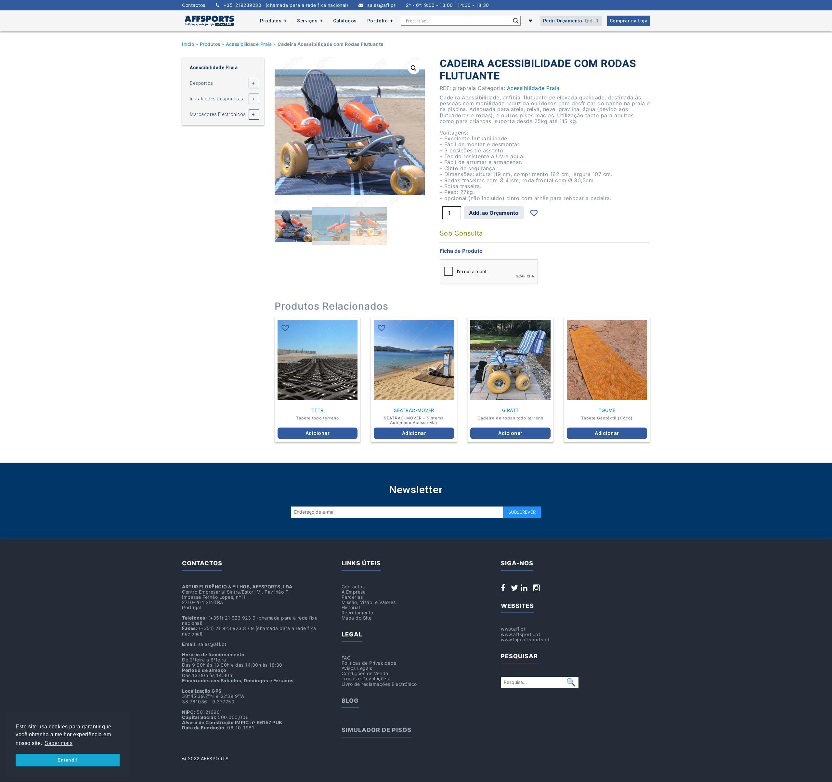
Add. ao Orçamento (493, 213)
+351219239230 (283, 5)
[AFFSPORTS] (209, 21)
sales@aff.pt (379, 5)
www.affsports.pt (520, 634)
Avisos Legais (357, 668)
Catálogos (345, 20)
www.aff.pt (513, 629)
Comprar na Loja (629, 20)
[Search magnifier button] (515, 20)
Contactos (193, 5)
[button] (414, 68)
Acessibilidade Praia (249, 44)
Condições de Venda (365, 673)
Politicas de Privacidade (369, 663)
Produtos (270, 20)
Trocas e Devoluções (365, 678)
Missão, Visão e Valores (369, 602)
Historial (351, 607)
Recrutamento (357, 612)
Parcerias (352, 597)
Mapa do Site (357, 618)
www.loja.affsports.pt (525, 639)
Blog (350, 700)
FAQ (346, 657)
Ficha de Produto (461, 251)
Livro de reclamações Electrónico (379, 684)
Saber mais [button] (58, 743)
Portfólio (377, 20)
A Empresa (354, 592)
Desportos (201, 83)
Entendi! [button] (68, 760)
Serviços (307, 20)
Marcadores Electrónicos (218, 114)
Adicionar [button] (318, 433)
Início (188, 44)
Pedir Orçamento (570, 20)
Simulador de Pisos (376, 729)
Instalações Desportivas (216, 98)
